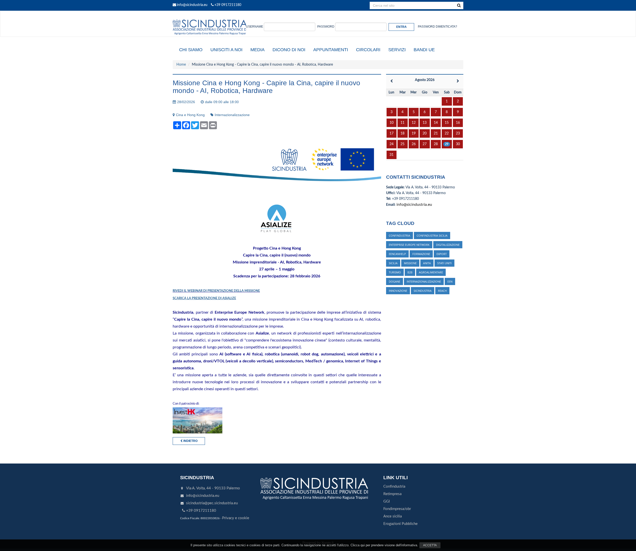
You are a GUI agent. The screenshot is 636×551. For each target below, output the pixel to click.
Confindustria (394, 486)
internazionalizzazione (424, 281)
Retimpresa (392, 494)
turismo (395, 272)
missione (410, 263)
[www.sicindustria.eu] (210, 16)
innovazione (398, 291)
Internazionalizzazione (232, 115)
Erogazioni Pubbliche (400, 524)
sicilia (393, 263)
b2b (409, 272)
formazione (421, 254)
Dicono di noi (289, 49)
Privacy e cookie (235, 518)
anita (427, 263)
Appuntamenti (330, 49)
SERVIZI (397, 49)
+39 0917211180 (227, 5)
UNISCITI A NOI (226, 49)
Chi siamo (190, 49)
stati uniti (444, 263)
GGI (386, 501)
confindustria (399, 235)
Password (325, 26)
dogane (394, 281)
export (442, 254)
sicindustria (423, 291)
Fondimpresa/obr (397, 509)
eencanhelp (397, 254)
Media (257, 49)
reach (442, 291)
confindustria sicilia (432, 235)
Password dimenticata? (437, 26)
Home (181, 64)
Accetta (430, 545)
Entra (401, 27)
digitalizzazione (448, 245)
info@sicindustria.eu (192, 5)
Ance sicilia (392, 516)
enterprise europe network (409, 245)
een (449, 281)
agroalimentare (431, 272)
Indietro (190, 441)
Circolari (368, 49)
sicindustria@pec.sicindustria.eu (212, 503)
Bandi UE (424, 49)
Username (254, 26)
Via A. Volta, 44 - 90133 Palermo (213, 488)
